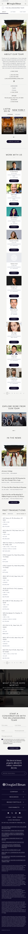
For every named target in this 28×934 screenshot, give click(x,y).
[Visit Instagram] (14, 81)
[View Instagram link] (16, 813)
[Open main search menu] (25, 4)
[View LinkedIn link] (20, 813)
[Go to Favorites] (25, 0)
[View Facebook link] (8, 813)
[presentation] (14, 127)
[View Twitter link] (12, 813)
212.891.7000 (19, 874)
